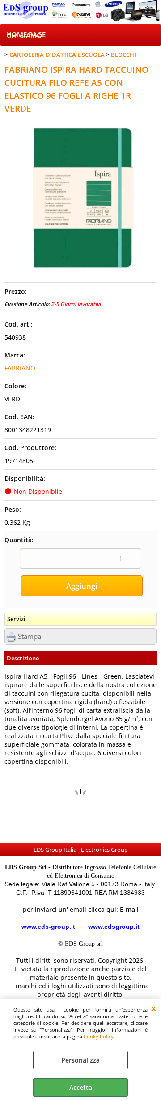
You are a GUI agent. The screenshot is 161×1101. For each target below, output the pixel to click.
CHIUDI (154, 1008)
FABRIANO (19, 368)
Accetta (80, 1087)
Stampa (29, 636)
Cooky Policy (99, 1036)
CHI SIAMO (24, 35)
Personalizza (80, 1060)
